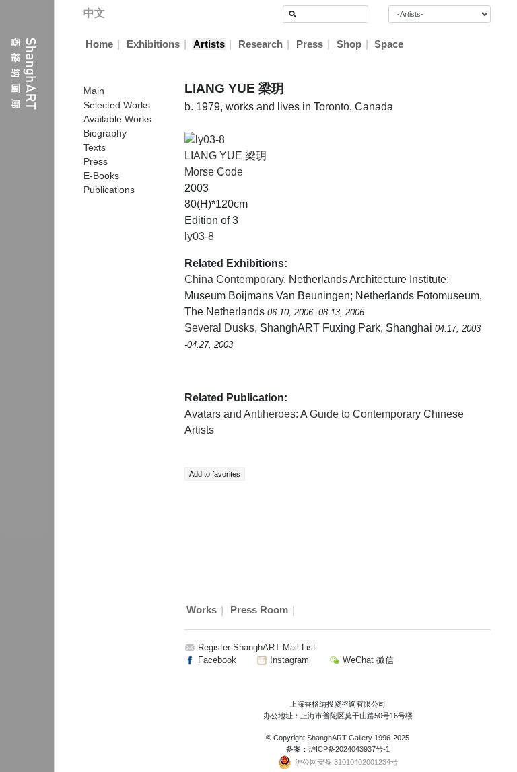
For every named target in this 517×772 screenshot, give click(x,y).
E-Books (101, 175)
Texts (94, 147)
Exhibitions (153, 44)
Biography (105, 133)
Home (99, 44)
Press (309, 44)
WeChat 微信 (367, 660)
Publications (109, 189)
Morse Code (213, 172)
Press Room (259, 610)
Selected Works (116, 105)
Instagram (288, 660)
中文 (94, 13)
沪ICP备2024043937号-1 (349, 749)
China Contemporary (233, 279)
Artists (209, 44)
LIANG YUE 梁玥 (225, 155)
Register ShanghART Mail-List (257, 647)
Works (201, 610)
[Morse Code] (204, 139)
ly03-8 (199, 236)
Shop (349, 44)
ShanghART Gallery (339, 738)
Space (388, 44)
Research (260, 44)
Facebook (215, 660)
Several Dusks (219, 328)
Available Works (117, 119)
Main (93, 90)
